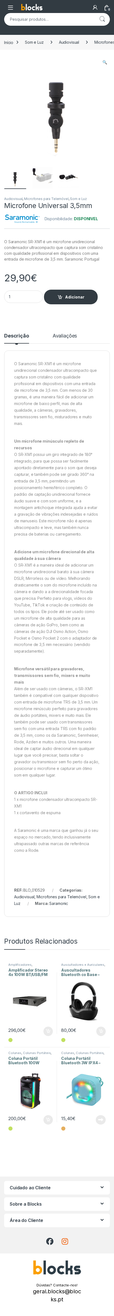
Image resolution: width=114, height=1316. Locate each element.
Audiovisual (69, 42)
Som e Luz (34, 42)
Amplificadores (20, 965)
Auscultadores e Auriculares (82, 965)
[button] (104, 62)
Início (8, 42)
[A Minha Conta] (95, 7)
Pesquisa (102, 19)
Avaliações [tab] (65, 336)
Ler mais (101, 1120)
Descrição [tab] (16, 336)
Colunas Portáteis (37, 1053)
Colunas (14, 1053)
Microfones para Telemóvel (46, 199)
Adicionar (74, 297)
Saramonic (58, 903)
